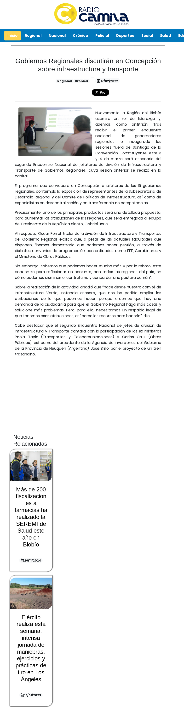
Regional (33, 35)
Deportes (125, 35)
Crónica (80, 35)
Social (147, 35)
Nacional (57, 35)
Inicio (12, 35)
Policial (102, 35)
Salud (165, 35)
